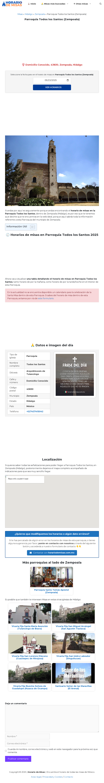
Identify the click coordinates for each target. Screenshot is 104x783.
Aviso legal (36, 777)
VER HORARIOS (53, 87)
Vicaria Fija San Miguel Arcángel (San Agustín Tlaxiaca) (73, 627)
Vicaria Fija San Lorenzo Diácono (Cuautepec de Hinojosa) (30, 657)
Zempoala (40, 14)
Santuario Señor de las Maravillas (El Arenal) (73, 687)
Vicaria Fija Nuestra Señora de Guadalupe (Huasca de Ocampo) (29, 687)
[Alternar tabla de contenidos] (31, 227)
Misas (20, 14)
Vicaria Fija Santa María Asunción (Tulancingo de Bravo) (30, 627)
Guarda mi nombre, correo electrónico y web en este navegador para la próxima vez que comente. (53, 751)
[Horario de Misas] (12, 4)
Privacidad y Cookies (52, 777)
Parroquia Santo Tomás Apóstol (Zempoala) (51, 591)
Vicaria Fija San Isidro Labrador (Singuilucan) (73, 657)
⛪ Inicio (32, 4)
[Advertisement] (52, 41)
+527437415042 (35, 411)
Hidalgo (29, 14)
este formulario (46, 298)
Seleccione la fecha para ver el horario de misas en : (52, 74)
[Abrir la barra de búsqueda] (100, 4)
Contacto (68, 777)
